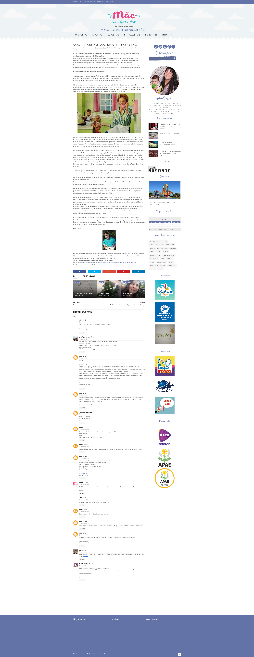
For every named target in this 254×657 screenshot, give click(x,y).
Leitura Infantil (155, 255)
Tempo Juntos (127, 48)
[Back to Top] (179, 654)
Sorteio (171, 262)
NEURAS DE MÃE (113, 35)
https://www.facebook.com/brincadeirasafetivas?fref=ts (95, 262)
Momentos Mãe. (128, 293)
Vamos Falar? (172, 265)
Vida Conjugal (136, 48)
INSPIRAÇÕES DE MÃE (132, 35)
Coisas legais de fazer (157, 244)
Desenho (152, 248)
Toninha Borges (85, 412)
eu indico (152, 269)
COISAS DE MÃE (81, 35)
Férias (158, 251)
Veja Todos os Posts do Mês (164, 229)
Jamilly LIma (83, 482)
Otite (162, 258)
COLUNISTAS (89, 2)
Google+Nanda (83, 475)
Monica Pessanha (86, 564)
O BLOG (81, 2)
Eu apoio (160, 248)
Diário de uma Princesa (86, 543)
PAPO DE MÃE (97, 35)
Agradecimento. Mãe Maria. (84, 293)
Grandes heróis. (104, 293)
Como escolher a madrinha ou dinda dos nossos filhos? (170, 153)
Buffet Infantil (155, 241)
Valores (101, 282)
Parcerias (169, 258)
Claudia (82, 550)
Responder (82, 333)
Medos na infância (169, 255)
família (111, 48)
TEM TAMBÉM (166, 35)
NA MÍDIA (105, 2)
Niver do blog (154, 258)
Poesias (77, 282)
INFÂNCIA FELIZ (151, 35)
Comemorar (170, 244)
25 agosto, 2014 (85, 322)
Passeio (152, 262)
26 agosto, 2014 (85, 500)
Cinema (164, 241)
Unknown (83, 356)
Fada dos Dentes (170, 248)
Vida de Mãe (126, 282)
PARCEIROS (97, 2)
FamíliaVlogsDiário (87, 337)
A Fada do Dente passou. (169, 133)
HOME (75, 2)
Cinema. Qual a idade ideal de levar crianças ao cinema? (170, 126)
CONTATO (112, 2)
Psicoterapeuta (118, 48)
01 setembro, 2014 (85, 565)
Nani (81, 427)
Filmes (152, 251)
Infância (165, 251)
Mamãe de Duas (84, 473)
